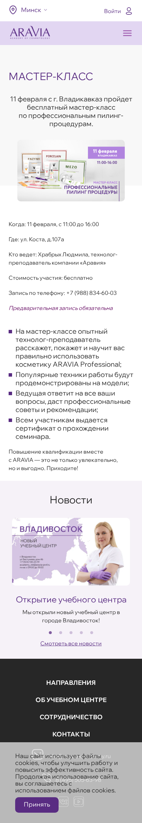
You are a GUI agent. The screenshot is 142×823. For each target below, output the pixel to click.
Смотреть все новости (71, 643)
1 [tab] (50, 633)
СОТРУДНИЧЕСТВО (71, 717)
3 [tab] (71, 633)
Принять (37, 804)
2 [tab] (60, 633)
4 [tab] (81, 633)
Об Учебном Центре (71, 700)
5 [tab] (91, 633)
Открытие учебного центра (71, 599)
